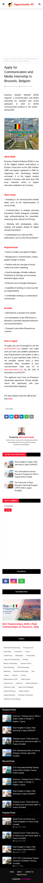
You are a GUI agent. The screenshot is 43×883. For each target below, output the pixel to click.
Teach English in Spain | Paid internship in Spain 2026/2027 (26, 463)
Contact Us (29, 872)
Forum (27, 652)
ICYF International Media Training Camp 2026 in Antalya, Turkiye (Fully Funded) (26, 770)
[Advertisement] (21, 31)
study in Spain (25, 679)
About (19, 872)
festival (23, 675)
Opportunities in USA (11, 679)
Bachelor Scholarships (21, 671)
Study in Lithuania (31, 683)
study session (8, 683)
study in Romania (9, 695)
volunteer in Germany (25, 695)
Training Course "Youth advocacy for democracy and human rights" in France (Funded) (26, 741)
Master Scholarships (10, 663)
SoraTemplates (25, 879)
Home (6, 59)
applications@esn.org (13, 370)
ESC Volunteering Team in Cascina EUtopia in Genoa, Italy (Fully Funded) (26, 753)
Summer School (26, 663)
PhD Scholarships (23, 667)
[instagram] (13, 581)
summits (15, 675)
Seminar (25, 659)
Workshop (7, 671)
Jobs (33, 671)
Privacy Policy (22, 874)
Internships (13, 59)
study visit (19, 683)
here (10, 399)
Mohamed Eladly (12, 86)
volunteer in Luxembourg (12, 699)
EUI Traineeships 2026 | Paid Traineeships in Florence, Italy (20, 625)
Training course (28, 648)
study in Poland (24, 691)
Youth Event (18, 652)
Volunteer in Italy (9, 687)
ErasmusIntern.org (12, 349)
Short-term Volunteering (12, 648)
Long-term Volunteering (11, 659)
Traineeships (30, 655)
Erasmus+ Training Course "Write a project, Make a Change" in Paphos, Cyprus (26, 718)
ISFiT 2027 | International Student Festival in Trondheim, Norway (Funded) (26, 860)
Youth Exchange (9, 667)
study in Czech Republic (26, 687)
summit (6, 675)
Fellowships (19, 655)
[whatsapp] (21, 581)
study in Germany (9, 691)
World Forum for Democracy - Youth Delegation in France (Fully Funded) (25, 821)
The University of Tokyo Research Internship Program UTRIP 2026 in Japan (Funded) (26, 486)
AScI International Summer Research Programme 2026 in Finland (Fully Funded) (26, 474)
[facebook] (5, 581)
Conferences (8, 655)
